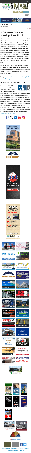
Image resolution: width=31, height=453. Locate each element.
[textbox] (13, 15)
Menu (28, 1)
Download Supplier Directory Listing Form (20, 448)
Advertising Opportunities (13, 450)
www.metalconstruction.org (7, 113)
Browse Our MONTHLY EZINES (15, 444)
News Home (4, 27)
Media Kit (26, 12)
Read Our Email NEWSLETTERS (7, 444)
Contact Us (21, 450)
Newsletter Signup (18, 12)
